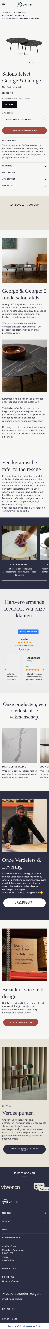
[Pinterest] (8, 1309)
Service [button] (6, 1221)
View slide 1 (29, 62)
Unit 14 (8, 1319)
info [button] (4, 1229)
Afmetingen (9, 179)
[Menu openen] (6, 4)
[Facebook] (3, 1309)
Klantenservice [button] (11, 1237)
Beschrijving (9, 140)
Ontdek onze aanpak (21, 1022)
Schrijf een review (28, 631)
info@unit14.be (9, 1246)
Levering (7, 166)
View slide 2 (32, 62)
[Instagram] (14, 1309)
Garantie (7, 185)
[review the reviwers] (17, 666)
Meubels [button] (7, 1213)
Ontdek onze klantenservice (24, 903)
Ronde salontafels (13, 15)
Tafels (6, 12)
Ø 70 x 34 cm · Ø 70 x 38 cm (18, 119)
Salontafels (19, 12)
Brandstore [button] (9, 1269)
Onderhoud (8, 172)
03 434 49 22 (8, 1277)
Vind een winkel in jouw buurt (24, 1149)
